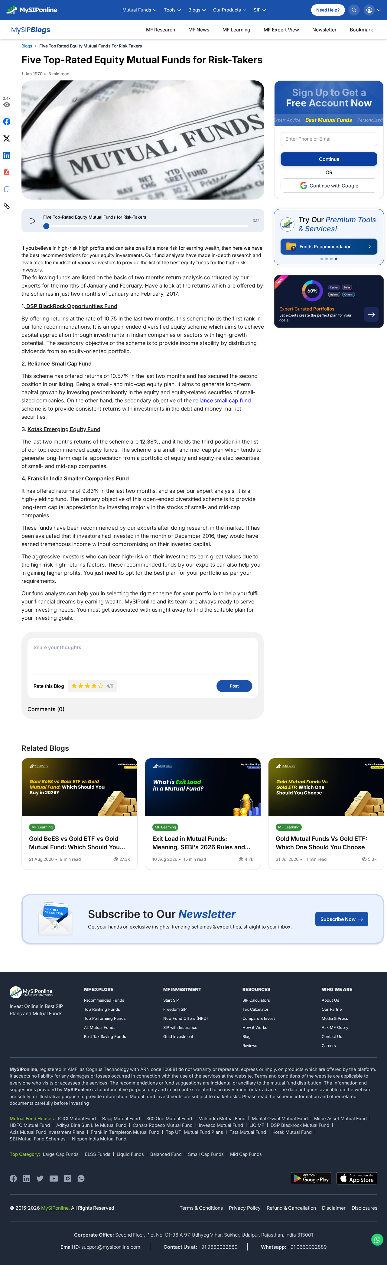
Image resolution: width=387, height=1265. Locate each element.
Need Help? (328, 9)
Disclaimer (334, 1208)
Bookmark (361, 30)
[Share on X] (7, 138)
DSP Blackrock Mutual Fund (300, 1125)
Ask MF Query (335, 1027)
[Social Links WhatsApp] (81, 1178)
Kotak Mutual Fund (292, 1132)
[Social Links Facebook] (13, 1178)
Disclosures (364, 1208)
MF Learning (236, 30)
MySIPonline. (55, 1208)
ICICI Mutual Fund (77, 1118)
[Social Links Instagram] (67, 1178)
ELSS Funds (97, 1154)
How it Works (254, 1027)
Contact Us (332, 1036)
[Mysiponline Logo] (32, 992)
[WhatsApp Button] (376, 1240)
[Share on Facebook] (7, 121)
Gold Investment (178, 1036)
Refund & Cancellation (291, 1208)
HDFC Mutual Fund (30, 1125)
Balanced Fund (166, 1154)
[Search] (354, 10)
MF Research (160, 30)
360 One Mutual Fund (169, 1118)
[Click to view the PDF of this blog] (6, 172)
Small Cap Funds (206, 1154)
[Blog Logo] (30, 29)
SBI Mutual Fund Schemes (38, 1139)
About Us (330, 1000)
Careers (329, 1045)
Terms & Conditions (201, 1208)
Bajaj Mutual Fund (121, 1118)
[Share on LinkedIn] (7, 155)
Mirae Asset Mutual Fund (340, 1118)
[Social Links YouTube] (54, 1178)
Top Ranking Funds (102, 1009)
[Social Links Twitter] (40, 1178)
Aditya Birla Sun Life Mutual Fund (91, 1125)
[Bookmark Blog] (6, 189)
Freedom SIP (175, 1009)
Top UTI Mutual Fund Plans (194, 1132)
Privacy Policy (245, 1208)
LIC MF (256, 1125)
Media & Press (335, 1018)
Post (234, 685)
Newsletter (324, 30)
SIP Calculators (256, 1000)
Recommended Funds (104, 1000)
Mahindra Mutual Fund (222, 1118)
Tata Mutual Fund (247, 1132)
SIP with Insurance (180, 1027)
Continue (329, 159)
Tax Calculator (255, 1009)
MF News (198, 30)
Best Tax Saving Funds (105, 1036)
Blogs (26, 45)
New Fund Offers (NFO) (185, 1018)
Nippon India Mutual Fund (99, 1139)
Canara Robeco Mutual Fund (163, 1125)
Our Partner (332, 1009)
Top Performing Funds (105, 1018)
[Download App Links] (311, 1178)
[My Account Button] (372, 10)
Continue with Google (334, 186)
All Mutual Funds (99, 1027)
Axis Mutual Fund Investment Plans (47, 1132)
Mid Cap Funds (246, 1154)
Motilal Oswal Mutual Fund (280, 1118)
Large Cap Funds (61, 1154)
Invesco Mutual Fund (221, 1125)
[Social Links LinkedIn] (26, 1178)
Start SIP (171, 1000)
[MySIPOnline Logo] (32, 10)
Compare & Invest (258, 1018)
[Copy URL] (6, 206)
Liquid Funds (130, 1154)
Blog (246, 1036)
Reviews (249, 1045)
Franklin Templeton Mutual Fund (125, 1132)
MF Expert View (281, 30)
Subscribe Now (338, 919)
